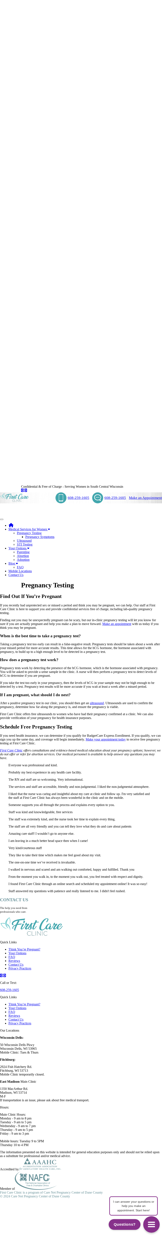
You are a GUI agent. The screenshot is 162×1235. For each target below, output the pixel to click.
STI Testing (24, 544)
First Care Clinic (11, 750)
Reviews (14, 961)
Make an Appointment (145, 498)
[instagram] (25, 490)
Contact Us (15, 575)
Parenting (23, 552)
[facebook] (22, 490)
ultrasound (97, 703)
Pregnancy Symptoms (39, 537)
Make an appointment (116, 624)
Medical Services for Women (28, 529)
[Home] (11, 525)
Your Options (17, 548)
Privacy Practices (19, 968)
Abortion (23, 556)
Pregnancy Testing (29, 533)
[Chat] (151, 1224)
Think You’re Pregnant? (24, 949)
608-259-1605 (78, 498)
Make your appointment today (106, 739)
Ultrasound (24, 540)
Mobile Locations (20, 571)
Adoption (23, 559)
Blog (12, 563)
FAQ (20, 567)
